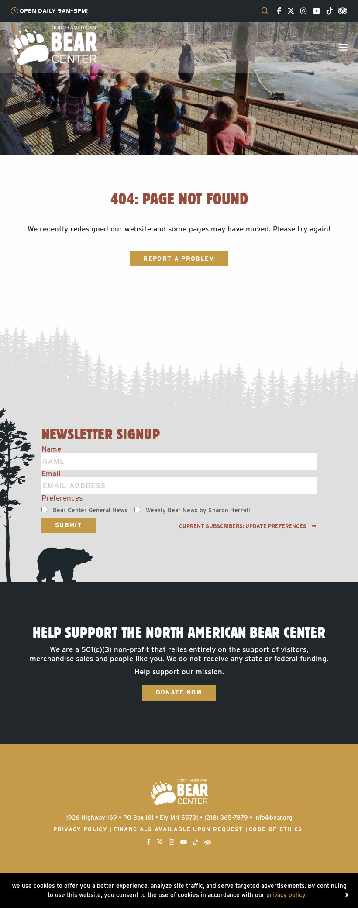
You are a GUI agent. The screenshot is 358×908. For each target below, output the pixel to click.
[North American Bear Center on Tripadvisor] (340, 10)
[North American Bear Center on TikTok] (327, 11)
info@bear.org (273, 817)
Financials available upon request (178, 829)
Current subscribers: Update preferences (243, 526)
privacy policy (285, 894)
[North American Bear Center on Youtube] (314, 11)
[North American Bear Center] (54, 45)
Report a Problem (178, 258)
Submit (68, 524)
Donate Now (179, 692)
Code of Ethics (276, 829)
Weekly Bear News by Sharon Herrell (198, 510)
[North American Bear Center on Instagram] (301, 11)
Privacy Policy (80, 829)
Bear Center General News (90, 510)
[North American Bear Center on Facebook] (276, 11)
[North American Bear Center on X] (288, 11)
